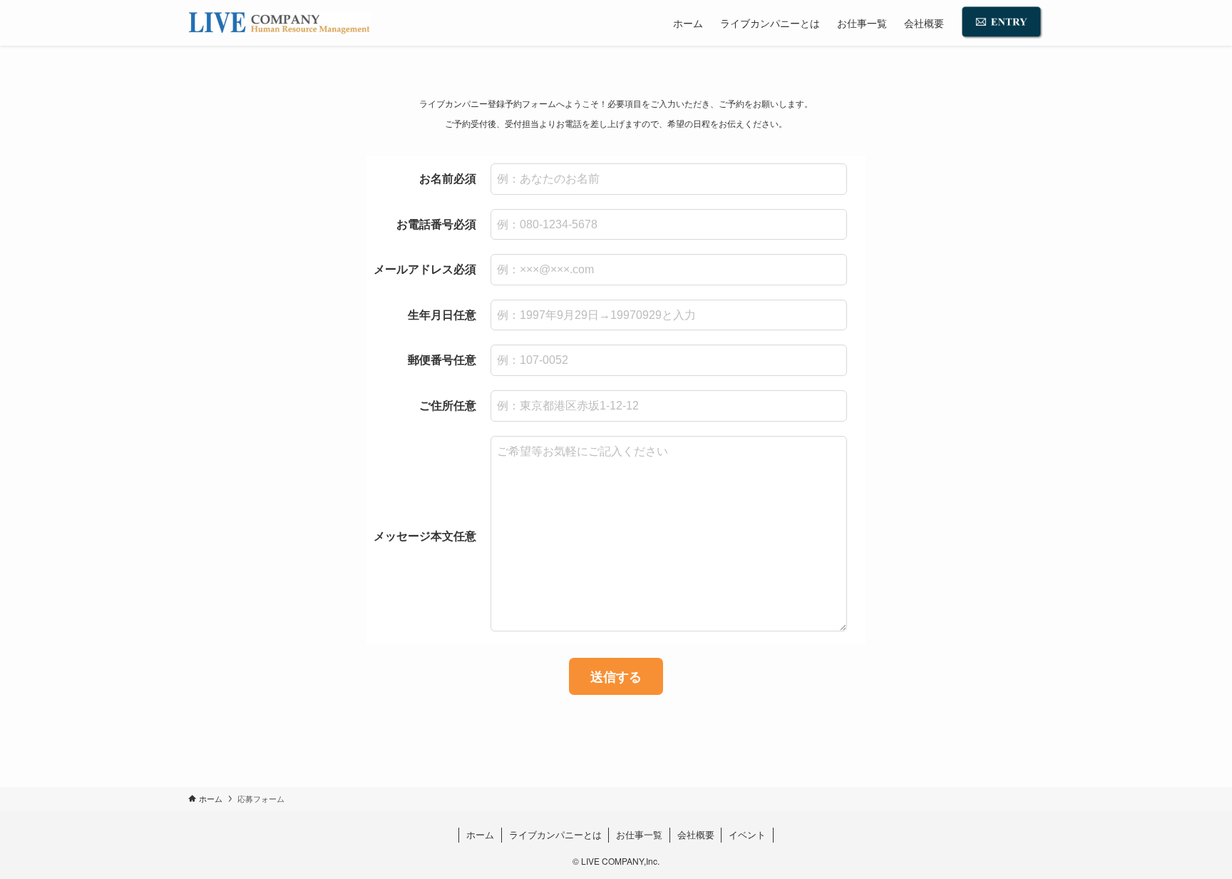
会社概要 (695, 834)
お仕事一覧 (639, 834)
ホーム (480, 834)
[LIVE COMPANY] (279, 22)
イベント (747, 834)
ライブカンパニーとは (555, 834)
